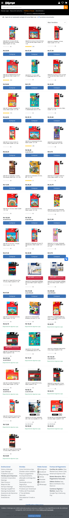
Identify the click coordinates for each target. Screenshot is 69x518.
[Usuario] (59, 3)
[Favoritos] (62, 3)
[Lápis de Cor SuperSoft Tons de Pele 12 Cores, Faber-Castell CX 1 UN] (12, 441)
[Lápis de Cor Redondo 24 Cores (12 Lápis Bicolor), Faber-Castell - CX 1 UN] (34, 235)
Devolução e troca (25, 482)
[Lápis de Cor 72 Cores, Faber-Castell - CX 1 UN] (12, 200)
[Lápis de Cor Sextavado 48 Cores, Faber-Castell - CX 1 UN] (34, 133)
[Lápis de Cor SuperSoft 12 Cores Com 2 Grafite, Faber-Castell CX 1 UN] (57, 375)
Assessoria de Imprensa (9, 493)
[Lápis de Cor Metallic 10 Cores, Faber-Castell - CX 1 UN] (57, 33)
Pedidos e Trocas (29, 11)
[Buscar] (66, 7)
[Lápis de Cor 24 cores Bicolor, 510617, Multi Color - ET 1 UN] (57, 133)
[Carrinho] (66, 2)
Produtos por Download (27, 489)
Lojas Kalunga (6, 471)
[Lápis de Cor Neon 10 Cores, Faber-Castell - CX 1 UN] (57, 100)
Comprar (12, 54)
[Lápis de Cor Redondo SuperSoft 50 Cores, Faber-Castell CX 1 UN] (57, 339)
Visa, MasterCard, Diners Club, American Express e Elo (58, 471)
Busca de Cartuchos (16, 11)
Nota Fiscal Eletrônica (26, 487)
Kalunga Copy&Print (8, 489)
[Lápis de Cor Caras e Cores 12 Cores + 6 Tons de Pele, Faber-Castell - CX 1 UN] (57, 66)
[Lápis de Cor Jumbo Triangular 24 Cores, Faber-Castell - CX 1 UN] (12, 375)
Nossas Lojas (5, 11)
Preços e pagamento (26, 474)
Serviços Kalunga (7, 487)
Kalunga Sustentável (8, 491)
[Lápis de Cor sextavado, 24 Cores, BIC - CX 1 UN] (34, 167)
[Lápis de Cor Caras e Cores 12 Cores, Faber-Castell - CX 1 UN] (12, 133)
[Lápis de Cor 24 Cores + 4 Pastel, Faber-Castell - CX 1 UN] (12, 235)
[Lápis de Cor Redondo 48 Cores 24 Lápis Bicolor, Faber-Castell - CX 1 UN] (12, 66)
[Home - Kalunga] (3, 17)
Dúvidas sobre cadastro (27, 471)
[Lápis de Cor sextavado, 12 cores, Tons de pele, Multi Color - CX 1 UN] (12, 167)
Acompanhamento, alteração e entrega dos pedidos (27, 478)
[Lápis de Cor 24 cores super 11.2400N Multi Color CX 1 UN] (34, 339)
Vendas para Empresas (9, 476)
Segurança (23, 484)
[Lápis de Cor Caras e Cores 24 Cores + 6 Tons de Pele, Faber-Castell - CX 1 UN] (34, 33)
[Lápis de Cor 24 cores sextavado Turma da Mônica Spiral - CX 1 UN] (57, 200)
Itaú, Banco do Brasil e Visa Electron (57, 484)
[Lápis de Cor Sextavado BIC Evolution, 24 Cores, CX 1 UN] (34, 308)
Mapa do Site (5, 484)
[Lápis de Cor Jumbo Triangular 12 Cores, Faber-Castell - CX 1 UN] (12, 100)
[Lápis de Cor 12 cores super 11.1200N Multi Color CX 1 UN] (34, 66)
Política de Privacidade (27, 491)
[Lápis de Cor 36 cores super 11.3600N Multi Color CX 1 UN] (34, 100)
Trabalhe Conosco (7, 474)
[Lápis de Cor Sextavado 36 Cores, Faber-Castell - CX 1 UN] (34, 200)
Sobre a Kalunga (6, 469)
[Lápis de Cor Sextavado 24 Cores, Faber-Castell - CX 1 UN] (12, 308)
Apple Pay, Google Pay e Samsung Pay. (57, 492)
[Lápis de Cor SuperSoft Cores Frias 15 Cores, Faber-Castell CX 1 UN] (12, 269)
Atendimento (39, 11)
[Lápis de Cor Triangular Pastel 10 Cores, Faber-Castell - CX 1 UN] (57, 167)
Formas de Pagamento (58, 467)
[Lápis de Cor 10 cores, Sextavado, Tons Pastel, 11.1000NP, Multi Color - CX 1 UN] (57, 235)
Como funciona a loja (26, 469)
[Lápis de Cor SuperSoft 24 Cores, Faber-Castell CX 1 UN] (34, 375)
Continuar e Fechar (34, 516)
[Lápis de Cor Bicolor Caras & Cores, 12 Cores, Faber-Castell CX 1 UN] (12, 406)
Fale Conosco (5, 482)
